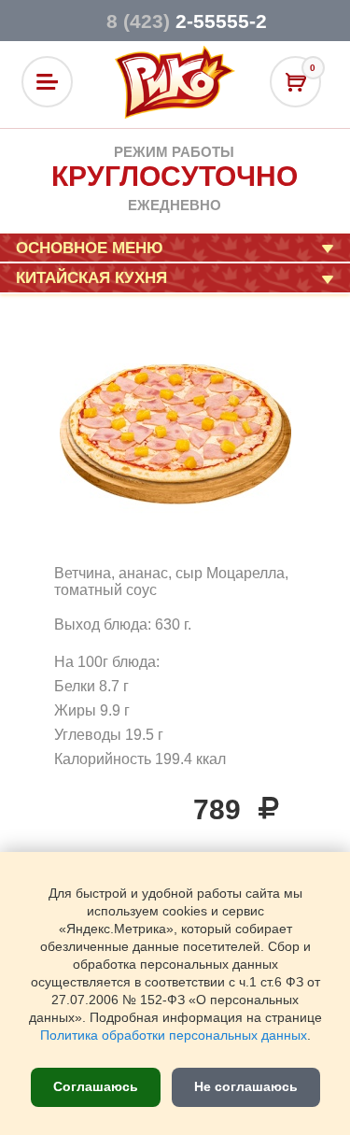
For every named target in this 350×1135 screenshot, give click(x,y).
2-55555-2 (186, 21)
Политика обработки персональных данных (173, 1036)
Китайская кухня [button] (91, 278)
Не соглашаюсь (246, 1086)
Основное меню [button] (89, 248)
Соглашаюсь (95, 1086)
